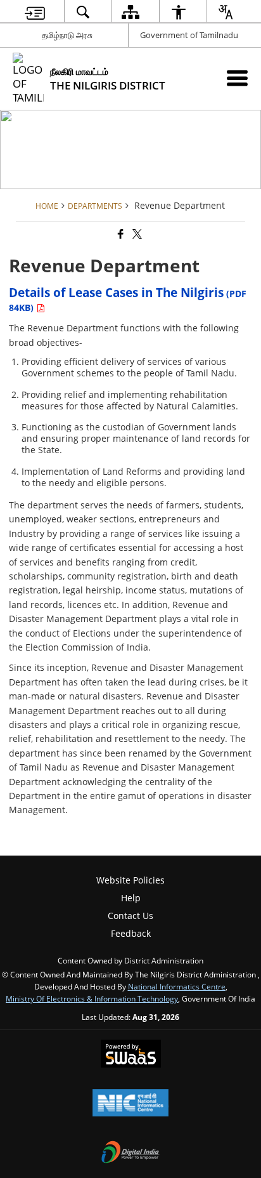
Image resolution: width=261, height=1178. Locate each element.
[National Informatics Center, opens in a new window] (130, 1104)
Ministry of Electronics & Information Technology (92, 998)
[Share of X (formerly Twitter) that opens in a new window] (136, 234)
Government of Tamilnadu (189, 35)
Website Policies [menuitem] (130, 880)
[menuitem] (35, 11)
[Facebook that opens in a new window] (120, 234)
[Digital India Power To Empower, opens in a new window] (130, 1153)
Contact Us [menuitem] (130, 916)
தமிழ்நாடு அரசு (67, 35)
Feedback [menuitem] (131, 933)
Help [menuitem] (131, 898)
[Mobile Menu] (237, 78)
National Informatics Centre (177, 986)
